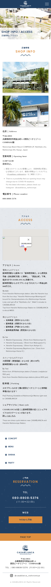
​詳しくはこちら (9, 416)
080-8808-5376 (9, 199)
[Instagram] (11, 575)
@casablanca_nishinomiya (16, 174)
